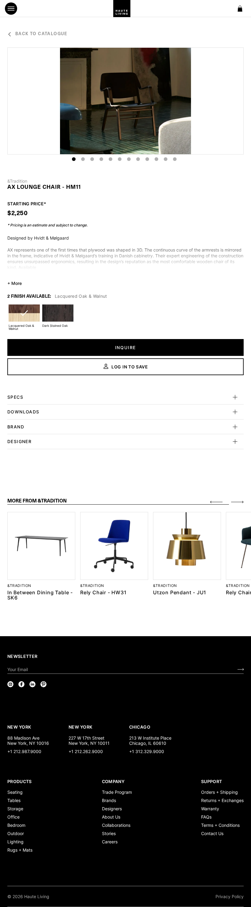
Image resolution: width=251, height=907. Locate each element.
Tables (14, 800)
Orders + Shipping (219, 792)
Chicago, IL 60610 (147, 743)
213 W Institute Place (150, 738)
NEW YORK (19, 726)
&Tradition (17, 181)
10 (156, 159)
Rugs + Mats (19, 850)
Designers (112, 808)
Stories (109, 833)
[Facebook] (21, 684)
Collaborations (116, 825)
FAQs (206, 816)
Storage (15, 808)
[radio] (24, 316)
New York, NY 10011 (89, 743)
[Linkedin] (32, 684)
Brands (109, 800)
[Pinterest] (43, 684)
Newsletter (22, 656)
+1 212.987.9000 (24, 751)
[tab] (118, 501)
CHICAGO (139, 726)
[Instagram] (10, 684)
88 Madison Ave (23, 738)
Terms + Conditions (220, 825)
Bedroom (16, 825)
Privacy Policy (229, 896)
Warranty (210, 808)
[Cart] (240, 8)
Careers (110, 841)
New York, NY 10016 (28, 743)
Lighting (15, 841)
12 (175, 159)
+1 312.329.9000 (146, 751)
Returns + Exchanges (222, 800)
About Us (111, 816)
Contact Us (212, 833)
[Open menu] (11, 8)
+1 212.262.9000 (86, 751)
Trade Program (117, 792)
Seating (15, 792)
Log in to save (129, 366)
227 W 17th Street (86, 738)
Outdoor (15, 833)
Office (13, 816)
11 (165, 159)
